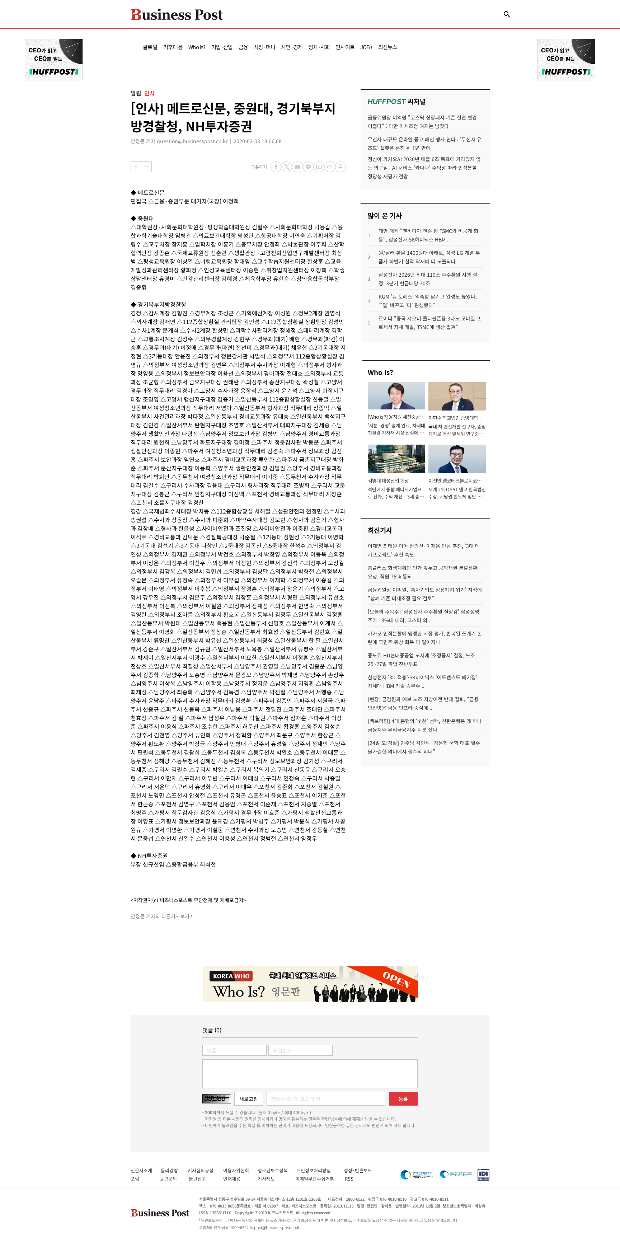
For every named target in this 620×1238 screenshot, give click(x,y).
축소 (146, 166)
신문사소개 (146, 1170)
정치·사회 (319, 47)
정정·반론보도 (358, 1170)
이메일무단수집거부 (316, 1178)
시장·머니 (264, 47)
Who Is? (196, 47)
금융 (243, 47)
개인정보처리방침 (320, 1170)
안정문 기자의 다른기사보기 (160, 916)
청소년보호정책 (277, 1170)
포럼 (141, 1178)
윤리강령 (174, 1170)
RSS (349, 1178)
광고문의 (170, 1178)
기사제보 (273, 1178)
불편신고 (202, 1178)
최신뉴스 (387, 47)
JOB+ (366, 47)
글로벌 (150, 47)
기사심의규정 (205, 1170)
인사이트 (344, 47)
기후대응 (173, 47)
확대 (136, 166)
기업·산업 (222, 47)
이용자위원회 (240, 1170)
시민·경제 (291, 47)
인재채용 (236, 1178)
